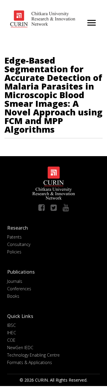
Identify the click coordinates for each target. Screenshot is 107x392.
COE (11, 340)
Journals (14, 281)
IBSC (11, 325)
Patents (14, 237)
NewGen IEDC (20, 347)
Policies (14, 252)
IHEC (11, 332)
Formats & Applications (29, 362)
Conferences (19, 288)
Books (13, 296)
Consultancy (18, 244)
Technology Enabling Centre (33, 355)
